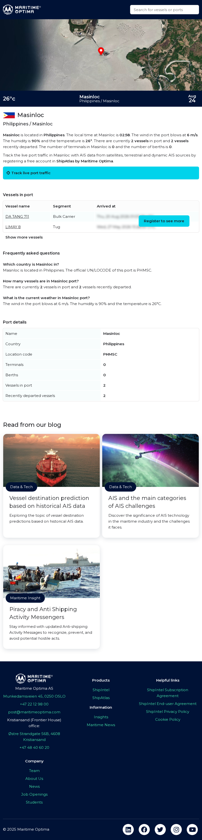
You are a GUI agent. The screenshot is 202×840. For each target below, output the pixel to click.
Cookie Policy (167, 719)
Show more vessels (24, 237)
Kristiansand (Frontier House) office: (34, 723)
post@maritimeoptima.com (34, 712)
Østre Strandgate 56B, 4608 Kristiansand (34, 736)
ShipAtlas (101, 697)
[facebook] (144, 829)
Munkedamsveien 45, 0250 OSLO (34, 696)
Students (34, 802)
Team (34, 770)
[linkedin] (128, 829)
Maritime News (101, 724)
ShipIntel (101, 689)
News (34, 786)
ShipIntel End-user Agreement (168, 703)
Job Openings (34, 794)
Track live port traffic (30, 173)
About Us (34, 778)
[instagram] (176, 829)
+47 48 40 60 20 (34, 747)
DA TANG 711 (17, 216)
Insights (101, 717)
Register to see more (164, 221)
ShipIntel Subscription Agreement (167, 692)
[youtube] (192, 829)
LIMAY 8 (13, 226)
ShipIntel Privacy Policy (167, 711)
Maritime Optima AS (34, 688)
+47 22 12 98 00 (34, 704)
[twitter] (160, 829)
